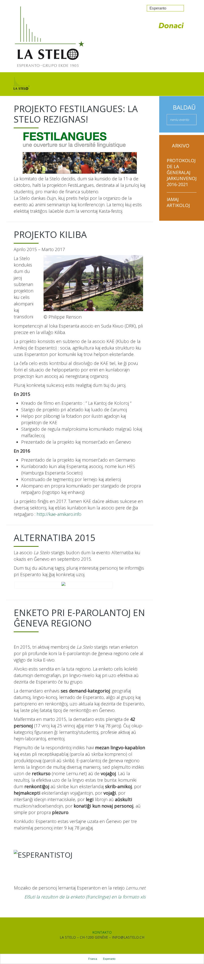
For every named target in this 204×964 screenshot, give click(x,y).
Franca (92, 958)
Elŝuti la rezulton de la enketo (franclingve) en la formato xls (85, 897)
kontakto (102, 932)
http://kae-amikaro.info (59, 514)
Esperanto (158, 8)
